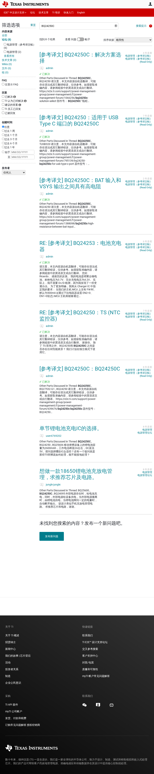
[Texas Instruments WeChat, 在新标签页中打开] (84, 706)
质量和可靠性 (90, 669)
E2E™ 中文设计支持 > (15, 12)
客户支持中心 (90, 655)
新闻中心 (10, 648)
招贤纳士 (10, 642)
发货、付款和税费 (15, 718)
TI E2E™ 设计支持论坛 (95, 642)
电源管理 (147, 429)
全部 (4, 35)
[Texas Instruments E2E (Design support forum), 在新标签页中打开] (98, 706)
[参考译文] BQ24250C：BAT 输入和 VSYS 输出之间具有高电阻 (80, 183)
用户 (150, 4)
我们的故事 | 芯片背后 (18, 655)
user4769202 (53, 435)
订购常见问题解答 (15, 724)
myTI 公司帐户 (13, 711)
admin (49, 68)
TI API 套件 (11, 704)
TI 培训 (56, 12)
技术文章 (43, 12)
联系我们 (87, 635)
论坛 (32, 12)
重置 (33, 25)
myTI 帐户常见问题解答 (96, 676)
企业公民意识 (13, 682)
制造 (8, 676)
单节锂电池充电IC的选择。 (70, 428)
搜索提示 (141, 25)
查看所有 (9, 55)
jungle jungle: (53, 484)
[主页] (28, 4)
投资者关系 (11, 669)
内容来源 (7, 31)
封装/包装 (88, 662)
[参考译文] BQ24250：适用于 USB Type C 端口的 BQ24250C (78, 120)
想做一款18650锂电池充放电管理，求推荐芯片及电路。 (75, 474)
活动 (8, 662)
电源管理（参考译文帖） (138, 55)
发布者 (6, 167)
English (81, 12)
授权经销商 (33, 724)
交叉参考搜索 (90, 648)
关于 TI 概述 (12, 635)
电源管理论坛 (144, 432)
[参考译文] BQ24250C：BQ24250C (79, 369)
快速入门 (68, 12)
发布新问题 (51, 536)
